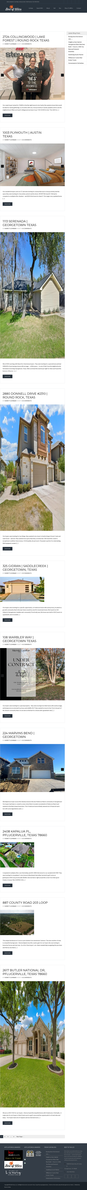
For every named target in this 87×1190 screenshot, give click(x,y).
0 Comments (27, 44)
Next (62, 73)
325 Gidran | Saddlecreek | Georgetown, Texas (25, 567)
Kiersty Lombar (10, 44)
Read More (7, 115)
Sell (54, 8)
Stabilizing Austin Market (75, 54)
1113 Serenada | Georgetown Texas (19, 223)
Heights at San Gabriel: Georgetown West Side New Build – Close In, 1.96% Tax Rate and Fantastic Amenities (76, 46)
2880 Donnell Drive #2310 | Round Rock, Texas (25, 395)
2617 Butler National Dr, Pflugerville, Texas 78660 (25, 972)
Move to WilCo (69, 8)
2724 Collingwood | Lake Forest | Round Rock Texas (26, 38)
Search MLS (40, 8)
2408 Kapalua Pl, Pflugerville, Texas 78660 (25, 833)
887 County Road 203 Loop (25, 902)
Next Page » (20, 1136)
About (48, 8)
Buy (60, 8)
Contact (79, 8)
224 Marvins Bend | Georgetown (18, 735)
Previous (2, 73)
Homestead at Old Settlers (76, 63)
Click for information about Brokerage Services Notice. (61, 1184)
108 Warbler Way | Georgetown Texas (19, 639)
